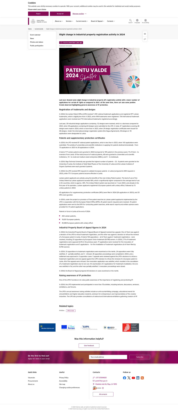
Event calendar (35, 35)
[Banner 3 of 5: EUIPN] (89, 327)
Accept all (60, 14)
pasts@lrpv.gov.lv (101, 381)
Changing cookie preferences (69, 387)
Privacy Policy (63, 378)
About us (31, 384)
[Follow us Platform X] (129, 377)
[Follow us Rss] (142, 377)
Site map (62, 384)
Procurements (33, 381)
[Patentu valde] (39, 21)
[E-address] (97, 388)
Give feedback (89, 345)
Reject (38, 14)
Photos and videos (36, 42)
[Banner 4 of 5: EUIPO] (110, 327)
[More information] (103, 388)
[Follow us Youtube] (133, 378)
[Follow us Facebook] (124, 377)
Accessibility (63, 381)
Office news (70, 310)
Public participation (36, 46)
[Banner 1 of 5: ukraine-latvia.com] (47, 327)
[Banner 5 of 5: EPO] (130, 327)
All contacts (103, 394)
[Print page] (145, 33)
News (32, 38)
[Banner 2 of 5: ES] (68, 327)
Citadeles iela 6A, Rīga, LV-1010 (106, 384)
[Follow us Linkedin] (137, 377)
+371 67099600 (101, 378)
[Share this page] (145, 39)
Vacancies (31, 378)
